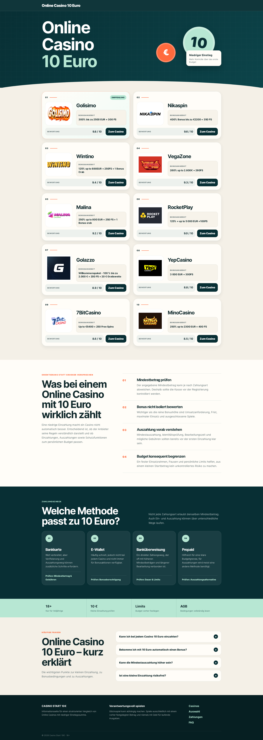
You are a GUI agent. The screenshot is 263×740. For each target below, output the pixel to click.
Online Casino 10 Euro (61, 5)
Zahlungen (196, 717)
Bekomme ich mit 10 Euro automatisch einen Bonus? (153, 649)
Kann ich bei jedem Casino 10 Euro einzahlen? (148, 636)
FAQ (191, 722)
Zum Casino (116, 131)
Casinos (194, 706)
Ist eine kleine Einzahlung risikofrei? (142, 675)
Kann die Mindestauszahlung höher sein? (146, 662)
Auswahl (194, 711)
